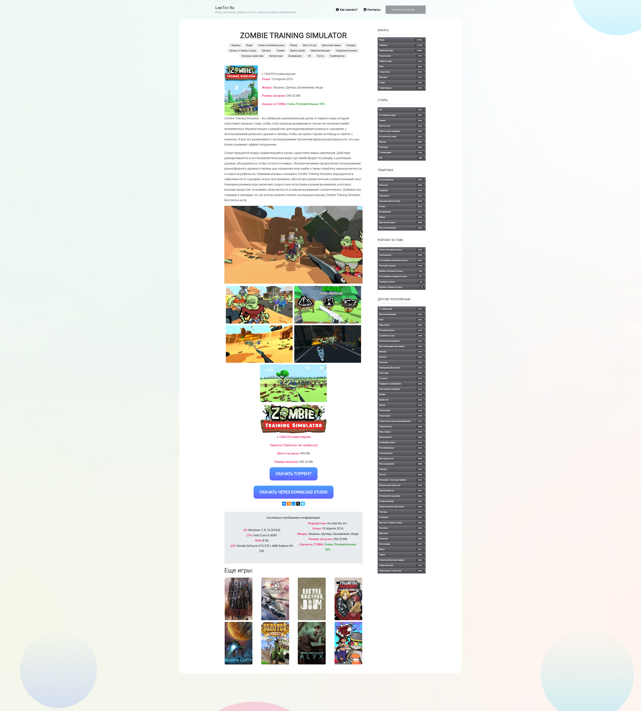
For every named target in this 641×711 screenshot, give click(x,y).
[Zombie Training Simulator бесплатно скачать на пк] (259, 304)
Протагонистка (400, 490)
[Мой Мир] (293, 504)
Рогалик (400, 362)
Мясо (400, 549)
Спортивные (400, 88)
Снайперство (337, 55)
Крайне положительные (400, 271)
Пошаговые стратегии (400, 571)
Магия (400, 405)
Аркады (400, 469)
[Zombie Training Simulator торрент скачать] (327, 304)
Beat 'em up (309, 45)
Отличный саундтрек (400, 496)
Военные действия (252, 55)
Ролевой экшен (400, 330)
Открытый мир (400, 501)
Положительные (400, 266)
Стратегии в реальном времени (400, 421)
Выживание (295, 55)
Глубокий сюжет (400, 442)
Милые (400, 142)
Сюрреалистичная (346, 50)
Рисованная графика (400, 389)
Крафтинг (400, 400)
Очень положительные (271, 45)
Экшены (235, 45)
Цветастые (400, 126)
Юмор (293, 45)
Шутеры (266, 50)
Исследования (400, 464)
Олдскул (400, 539)
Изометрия (400, 416)
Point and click (400, 565)
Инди (249, 45)
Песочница (400, 544)
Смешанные (400, 255)
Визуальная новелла (400, 485)
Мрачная (400, 533)
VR (309, 55)
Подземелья (400, 426)
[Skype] (303, 504)
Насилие (400, 528)
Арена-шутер (297, 50)
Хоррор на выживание (400, 384)
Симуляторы (400, 61)
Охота (320, 55)
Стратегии (400, 72)
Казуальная (400, 56)
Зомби (280, 50)
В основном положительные (400, 260)
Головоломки (400, 453)
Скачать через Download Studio (294, 492)
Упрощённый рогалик (400, 368)
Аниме (400, 120)
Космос (400, 357)
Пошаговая (400, 410)
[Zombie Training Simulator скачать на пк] (259, 344)
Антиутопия (276, 55)
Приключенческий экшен (400, 506)
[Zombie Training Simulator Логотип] (293, 418)
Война (400, 394)
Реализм (400, 147)
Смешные (400, 196)
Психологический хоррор (400, 560)
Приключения (400, 50)
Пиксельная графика (400, 131)
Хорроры (400, 190)
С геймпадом (400, 309)
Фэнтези (400, 185)
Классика (400, 373)
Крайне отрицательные (400, 287)
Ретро (400, 206)
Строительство (400, 336)
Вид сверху (400, 432)
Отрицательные (400, 282)
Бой (400, 320)
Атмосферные (400, 180)
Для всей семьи (331, 45)
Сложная (400, 517)
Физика (400, 352)
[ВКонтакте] (284, 504)
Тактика (400, 512)
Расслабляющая (400, 228)
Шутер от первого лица (242, 50)
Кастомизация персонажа (400, 346)
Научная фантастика (400, 201)
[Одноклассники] (289, 504)
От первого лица (400, 115)
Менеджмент (400, 437)
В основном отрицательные (400, 276)
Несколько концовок (400, 341)
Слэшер (350, 45)
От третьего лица (400, 136)
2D (400, 110)
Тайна (400, 555)
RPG (400, 66)
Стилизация (400, 152)
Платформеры (400, 448)
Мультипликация (320, 50)
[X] (298, 504)
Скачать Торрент (293, 473)
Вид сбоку (400, 325)
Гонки (400, 82)
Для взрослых (400, 458)
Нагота (400, 474)
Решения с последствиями (400, 480)
